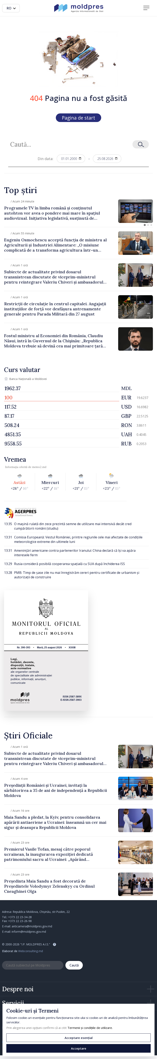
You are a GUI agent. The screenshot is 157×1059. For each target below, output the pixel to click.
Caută (74, 965)
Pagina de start (78, 117)
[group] (78, 211)
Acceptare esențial (79, 1038)
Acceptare (78, 1048)
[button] (145, 225)
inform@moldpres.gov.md (29, 932)
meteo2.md (39, 467)
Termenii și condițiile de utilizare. (90, 1028)
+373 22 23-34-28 (20, 917)
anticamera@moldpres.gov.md (32, 926)
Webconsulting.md (30, 951)
